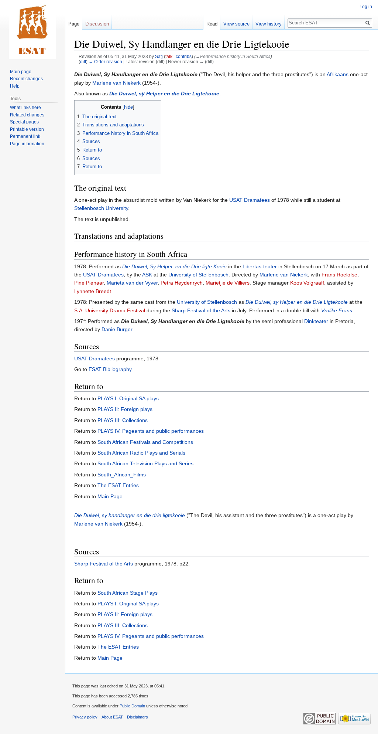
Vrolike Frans (336, 310)
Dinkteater (316, 321)
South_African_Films (121, 475)
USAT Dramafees (249, 200)
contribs (184, 56)
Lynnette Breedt (92, 291)
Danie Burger (117, 329)
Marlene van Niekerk (116, 83)
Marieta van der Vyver (132, 283)
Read (211, 24)
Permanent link (25, 136)
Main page (20, 71)
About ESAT (112, 717)
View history (268, 24)
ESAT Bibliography (110, 369)
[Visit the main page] (32, 29)
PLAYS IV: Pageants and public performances (150, 431)
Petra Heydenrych (182, 283)
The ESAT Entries (118, 485)
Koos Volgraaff (307, 283)
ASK (147, 275)
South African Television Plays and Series (145, 463)
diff (83, 61)
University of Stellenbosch (198, 275)
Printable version (27, 129)
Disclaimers (137, 717)
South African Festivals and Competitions (145, 442)
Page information (27, 143)
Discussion (97, 24)
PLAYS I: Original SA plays (128, 398)
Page (73, 24)
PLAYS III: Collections (122, 420)
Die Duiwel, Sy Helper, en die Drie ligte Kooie (174, 266)
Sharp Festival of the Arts (201, 310)
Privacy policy (84, 717)
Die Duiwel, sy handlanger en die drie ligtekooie (129, 515)
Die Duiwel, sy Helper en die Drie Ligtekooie (164, 93)
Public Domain (132, 706)
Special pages (24, 122)
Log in (366, 6)
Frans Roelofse (339, 275)
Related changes (27, 115)
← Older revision (105, 61)
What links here (25, 107)
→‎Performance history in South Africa (233, 56)
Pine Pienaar (89, 283)
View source (236, 24)
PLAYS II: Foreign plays (124, 409)
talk (168, 56)
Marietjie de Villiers (228, 283)
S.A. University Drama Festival (109, 310)
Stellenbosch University (101, 208)
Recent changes (26, 78)
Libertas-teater (260, 266)
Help (15, 86)
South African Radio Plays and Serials (141, 453)
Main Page (110, 496)
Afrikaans (337, 74)
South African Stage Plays (127, 593)
